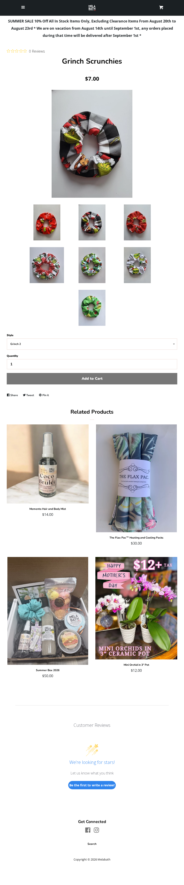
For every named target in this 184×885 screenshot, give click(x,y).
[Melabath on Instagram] (96, 830)
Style (10, 335)
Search (92, 844)
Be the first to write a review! (92, 785)
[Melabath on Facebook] (88, 830)
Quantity (12, 356)
